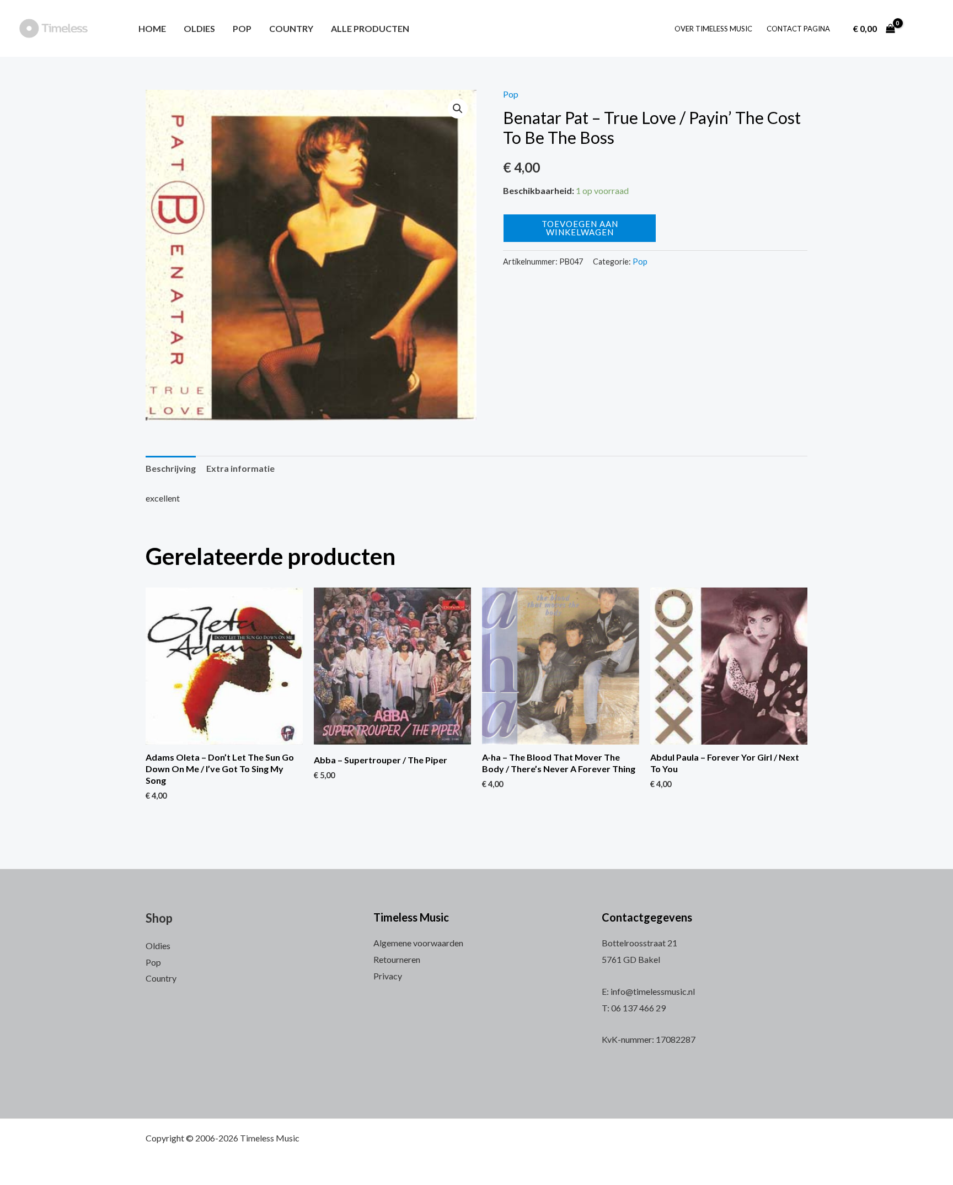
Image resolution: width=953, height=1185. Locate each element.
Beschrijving (171, 468)
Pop (242, 28)
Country (291, 28)
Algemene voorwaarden (418, 943)
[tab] (171, 468)
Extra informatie (240, 468)
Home (152, 28)
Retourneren (396, 959)
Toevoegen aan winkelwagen (580, 228)
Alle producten (370, 28)
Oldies (199, 28)
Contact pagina (798, 28)
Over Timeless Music (713, 28)
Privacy (387, 976)
